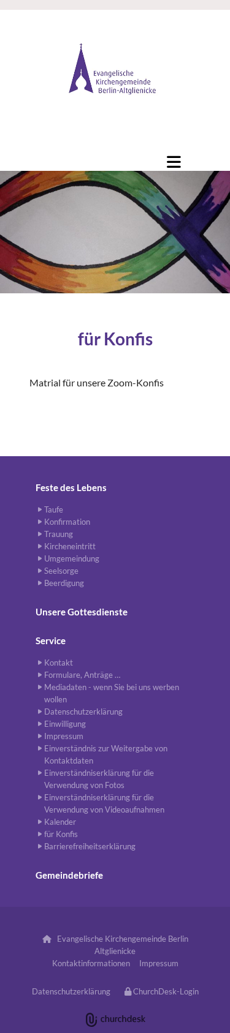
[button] (104, 146)
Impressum (158, 963)
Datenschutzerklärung (71, 991)
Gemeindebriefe (69, 875)
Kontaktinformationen (91, 963)
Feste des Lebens (71, 487)
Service (51, 640)
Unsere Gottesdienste (82, 611)
